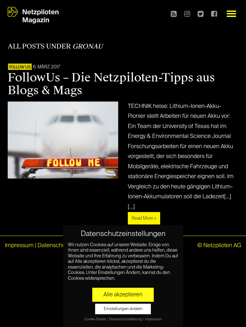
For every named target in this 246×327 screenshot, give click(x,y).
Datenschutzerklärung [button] (126, 319)
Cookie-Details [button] (96, 319)
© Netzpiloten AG (219, 245)
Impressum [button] (153, 319)
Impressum (19, 245)
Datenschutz (53, 245)
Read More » (144, 218)
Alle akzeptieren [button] (123, 295)
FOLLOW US (19, 67)
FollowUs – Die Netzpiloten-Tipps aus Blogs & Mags (111, 84)
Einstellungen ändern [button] (123, 309)
